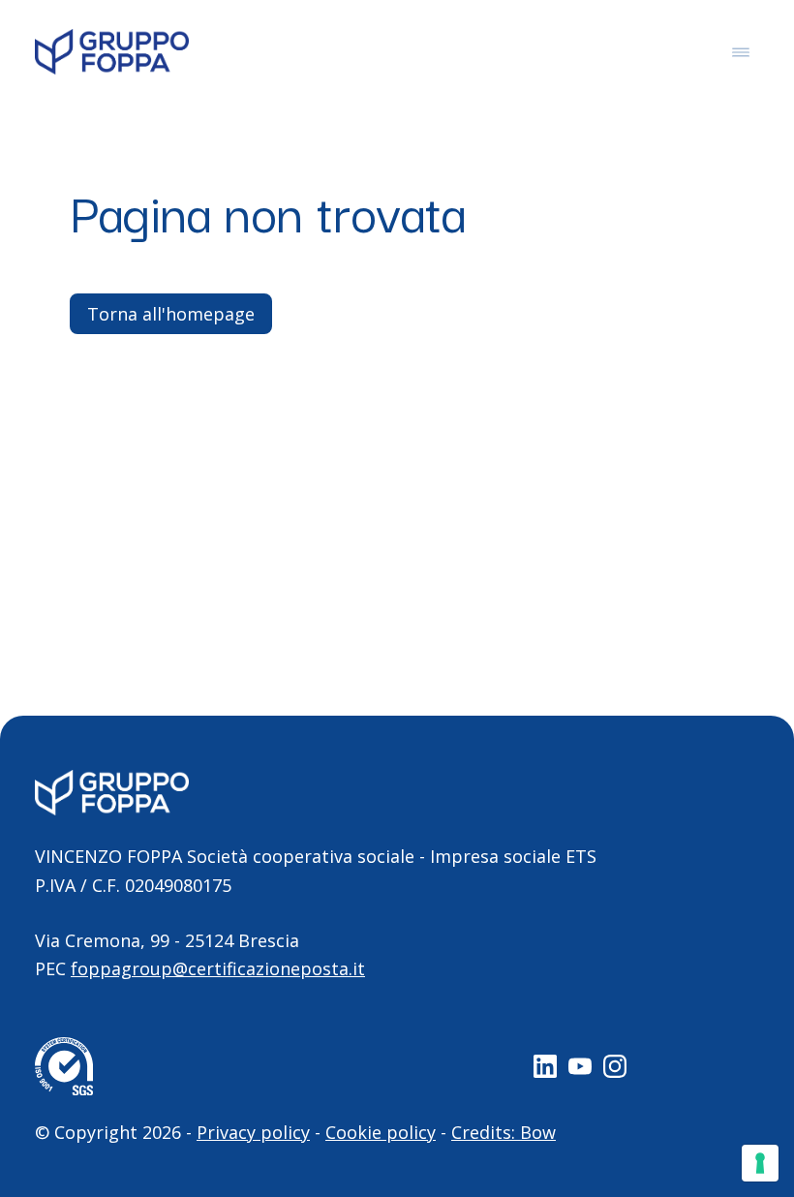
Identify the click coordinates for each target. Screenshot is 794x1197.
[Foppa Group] (112, 52)
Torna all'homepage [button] (171, 313)
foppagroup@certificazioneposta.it (218, 968)
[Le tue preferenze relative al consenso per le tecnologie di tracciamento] (760, 1163)
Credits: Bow (503, 1132)
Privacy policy (253, 1132)
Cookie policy (380, 1132)
